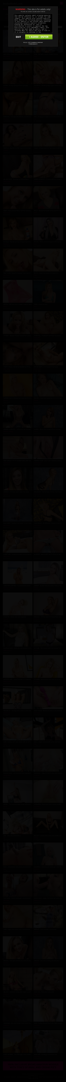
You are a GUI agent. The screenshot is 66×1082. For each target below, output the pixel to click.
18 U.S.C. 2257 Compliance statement (33, 42)
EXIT (18, 37)
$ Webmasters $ (33, 44)
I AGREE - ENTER (38, 37)
